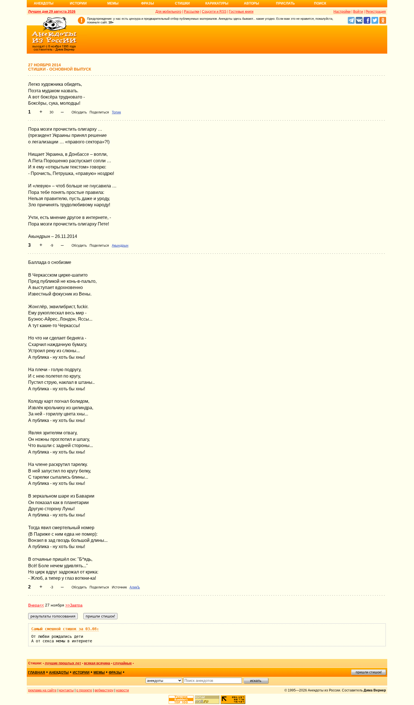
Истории (78, 3)
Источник (119, 587)
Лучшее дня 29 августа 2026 (51, 12)
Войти (358, 12)
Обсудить (79, 112)
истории (81, 673)
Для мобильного (168, 12)
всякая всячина (97, 663)
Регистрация (376, 12)
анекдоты (59, 673)
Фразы (147, 3)
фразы (115, 673)
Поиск (320, 3)
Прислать (285, 3)
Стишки (182, 3)
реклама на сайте (42, 690)
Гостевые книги (241, 12)
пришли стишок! (369, 672)
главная (36, 673)
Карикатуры (216, 3)
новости (122, 690)
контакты (66, 690)
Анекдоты (44, 3)
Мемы (113, 3)
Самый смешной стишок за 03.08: (65, 629)
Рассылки (191, 12)
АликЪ (135, 587)
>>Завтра (74, 605)
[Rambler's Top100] (181, 699)
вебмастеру (104, 690)
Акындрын (120, 246)
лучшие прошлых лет (63, 663)
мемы (99, 673)
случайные (122, 663)
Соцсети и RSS (214, 12)
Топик (116, 112)
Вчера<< (36, 605)
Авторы (251, 3)
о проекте (84, 690)
